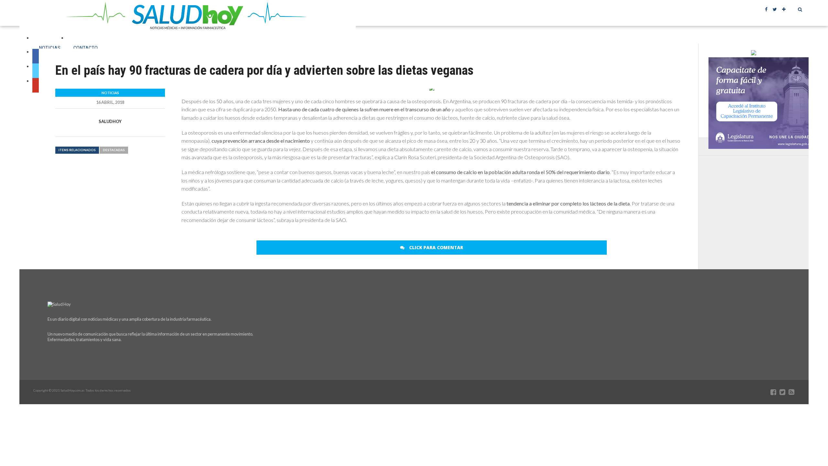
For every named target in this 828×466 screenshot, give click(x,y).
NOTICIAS (49, 48)
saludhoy (110, 121)
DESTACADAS (114, 150)
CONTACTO (85, 48)
